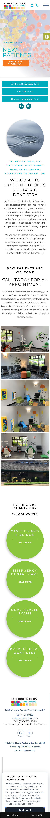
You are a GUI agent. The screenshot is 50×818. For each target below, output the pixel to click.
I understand (25, 810)
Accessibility (29, 750)
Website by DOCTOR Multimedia (25, 747)
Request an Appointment (25, 99)
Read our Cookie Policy (23, 804)
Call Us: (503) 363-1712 (25, 83)
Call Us (14, 815)
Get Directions (25, 91)
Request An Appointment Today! (16, 63)
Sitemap (18, 750)
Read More (25, 542)
